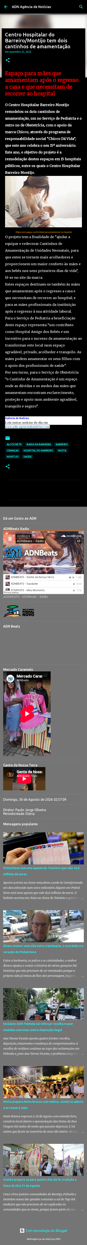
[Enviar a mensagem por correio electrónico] (7, 439)
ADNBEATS (11, 597)
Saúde (27, 456)
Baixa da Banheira (39, 444)
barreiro (62, 444)
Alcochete (14, 444)
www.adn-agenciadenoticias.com (27, 426)
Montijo (13, 456)
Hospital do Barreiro (38, 450)
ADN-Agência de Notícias (31, 7)
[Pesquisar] (81, 7)
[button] (7, 60)
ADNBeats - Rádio (35, 597)
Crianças (13, 450)
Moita (62, 450)
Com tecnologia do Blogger (46, 1231)
